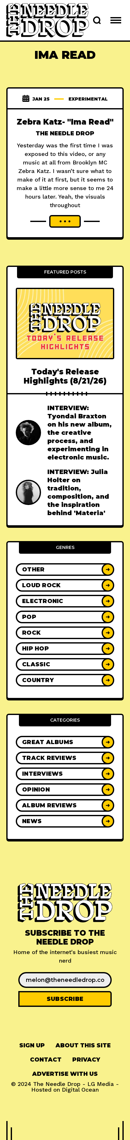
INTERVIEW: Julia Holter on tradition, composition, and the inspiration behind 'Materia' (78, 492)
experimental (88, 99)
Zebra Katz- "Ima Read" (65, 121)
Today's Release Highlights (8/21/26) (65, 376)
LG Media (100, 1084)
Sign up (32, 1045)
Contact (46, 1059)
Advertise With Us (65, 1073)
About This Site (83, 1045)
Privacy (86, 1059)
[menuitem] (32, 1045)
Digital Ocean (80, 1089)
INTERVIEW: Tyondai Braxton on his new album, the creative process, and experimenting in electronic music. (79, 432)
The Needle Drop (65, 133)
